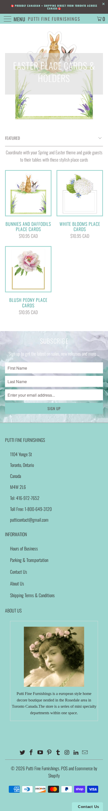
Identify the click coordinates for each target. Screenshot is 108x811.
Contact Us (18, 571)
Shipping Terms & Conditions (32, 595)
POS (64, 768)
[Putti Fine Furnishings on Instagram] (67, 752)
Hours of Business (24, 548)
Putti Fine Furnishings (54, 19)
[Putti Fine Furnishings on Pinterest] (49, 752)
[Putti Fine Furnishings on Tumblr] (58, 752)
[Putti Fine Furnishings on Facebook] (31, 752)
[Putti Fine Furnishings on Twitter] (22, 752)
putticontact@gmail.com (29, 519)
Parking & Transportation (29, 560)
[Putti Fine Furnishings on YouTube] (40, 752)
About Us (17, 583)
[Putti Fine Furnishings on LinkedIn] (76, 752)
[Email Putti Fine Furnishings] (85, 752)
